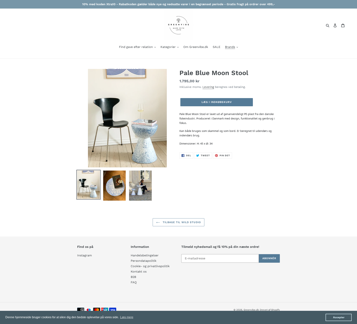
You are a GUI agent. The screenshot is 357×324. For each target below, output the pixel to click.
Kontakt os (139, 271)
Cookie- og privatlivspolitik (150, 266)
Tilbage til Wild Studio (181, 222)
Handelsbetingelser (145, 255)
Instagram (84, 255)
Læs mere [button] (126, 317)
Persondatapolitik (143, 261)
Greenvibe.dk (251, 309)
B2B (133, 277)
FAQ (134, 282)
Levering (208, 87)
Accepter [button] (338, 317)
